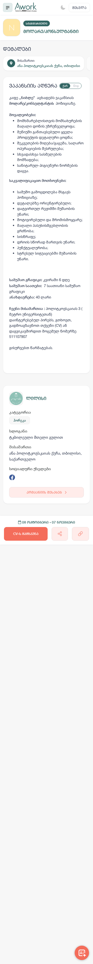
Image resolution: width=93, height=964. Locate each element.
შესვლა (79, 7)
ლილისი (36, 398)
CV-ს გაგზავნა (25, 534)
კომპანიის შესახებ (45, 492)
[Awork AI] (82, 953)
